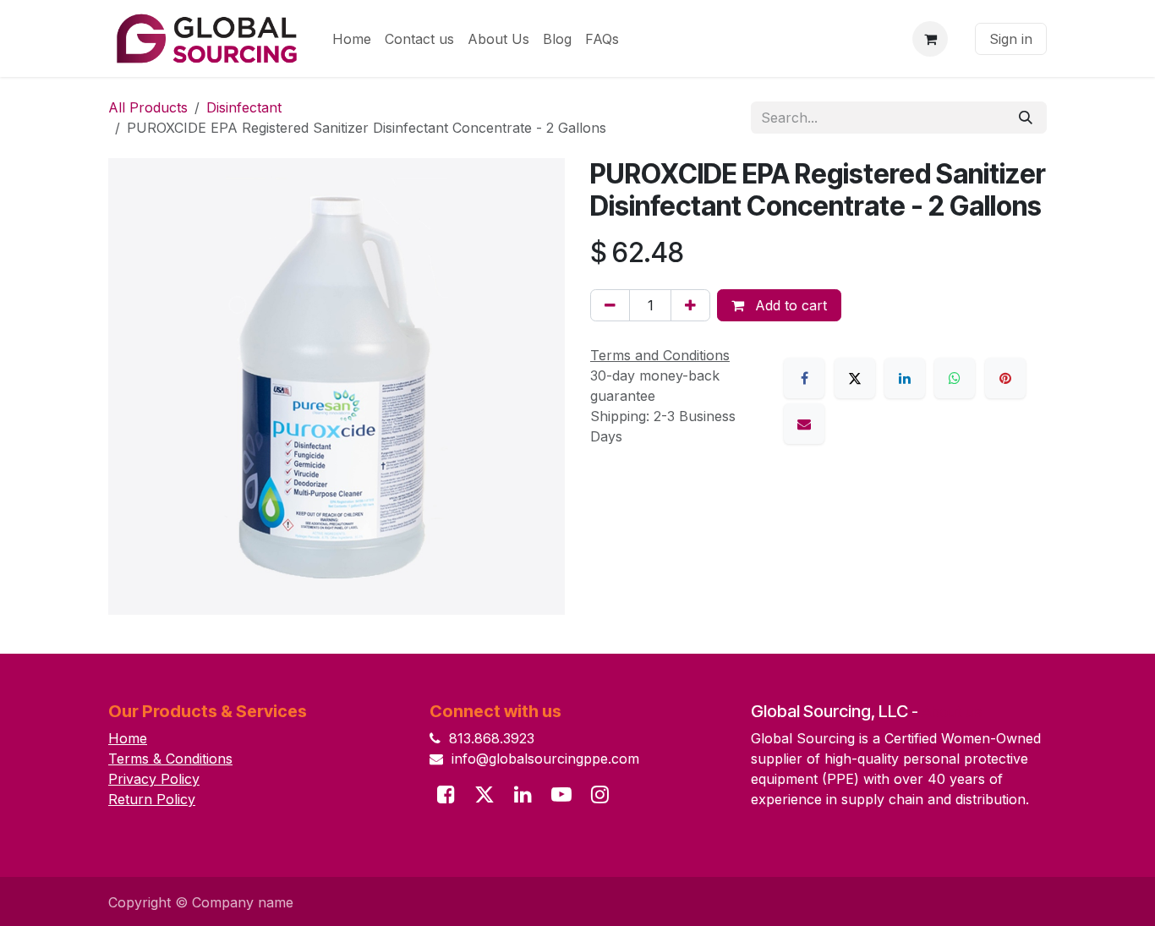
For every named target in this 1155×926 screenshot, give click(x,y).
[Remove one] (610, 305)
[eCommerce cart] (930, 39)
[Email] (804, 423)
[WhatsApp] (954, 378)
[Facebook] (804, 378)
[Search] (1025, 117)
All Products (148, 107)
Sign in (1010, 38)
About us (952, 712)
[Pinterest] (1005, 378)
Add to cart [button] (789, 305)
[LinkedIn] (904, 378)
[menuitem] (352, 39)
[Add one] (690, 305)
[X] (855, 378)
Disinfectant (244, 107)
